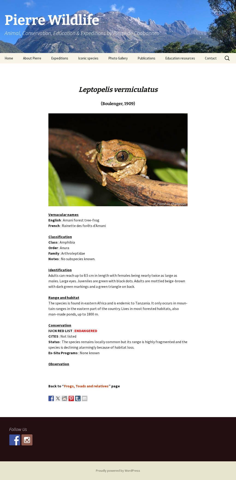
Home (9, 58)
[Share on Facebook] (51, 398)
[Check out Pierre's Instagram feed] (26, 439)
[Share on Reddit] (64, 398)
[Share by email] (84, 398)
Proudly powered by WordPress (118, 470)
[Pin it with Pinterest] (71, 398)
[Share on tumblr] (78, 398)
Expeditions (59, 58)
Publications (146, 58)
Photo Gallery (118, 58)
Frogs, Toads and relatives (86, 386)
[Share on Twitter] (58, 398)
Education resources (180, 58)
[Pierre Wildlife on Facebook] (14, 439)
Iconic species (88, 58)
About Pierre (32, 58)
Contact (211, 58)
